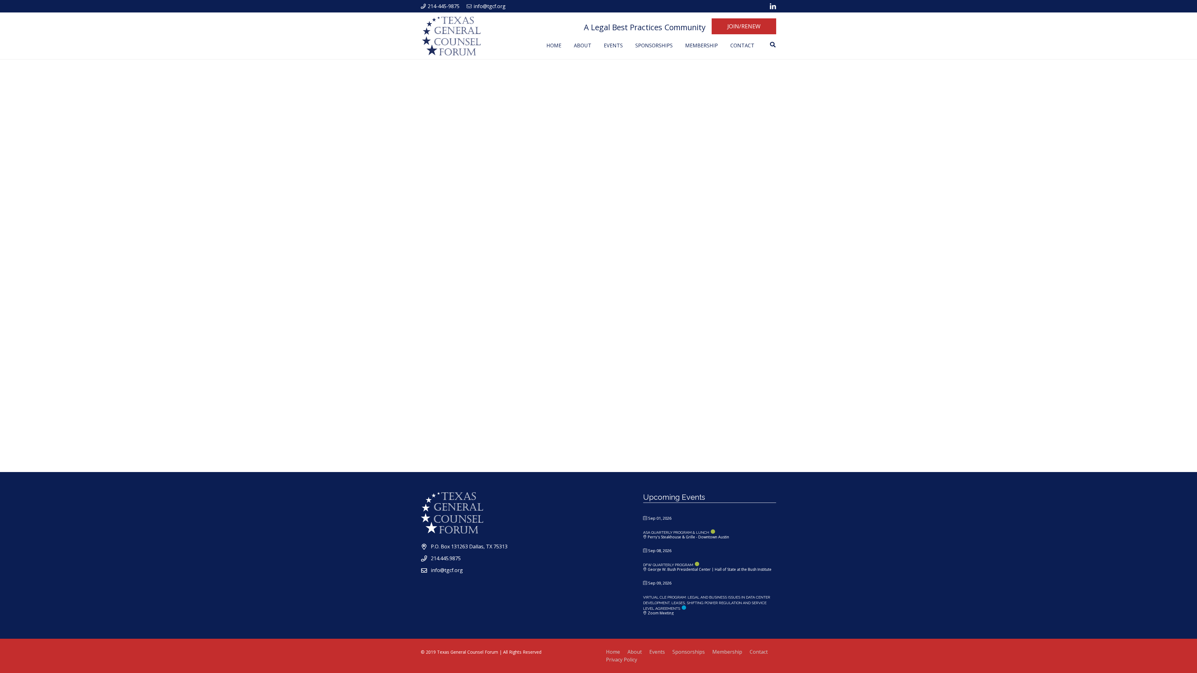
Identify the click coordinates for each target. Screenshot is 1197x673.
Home (613, 651)
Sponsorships (688, 651)
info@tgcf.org (447, 570)
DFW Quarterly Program (668, 565)
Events (657, 651)
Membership (727, 651)
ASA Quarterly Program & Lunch (676, 532)
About (634, 651)
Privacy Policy (621, 659)
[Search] (773, 45)
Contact (759, 651)
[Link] (773, 6)
